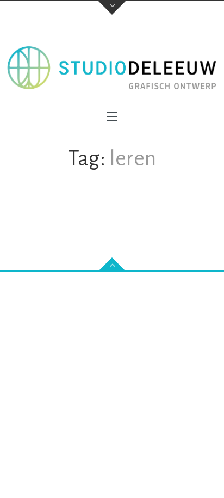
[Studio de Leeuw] (112, 68)
